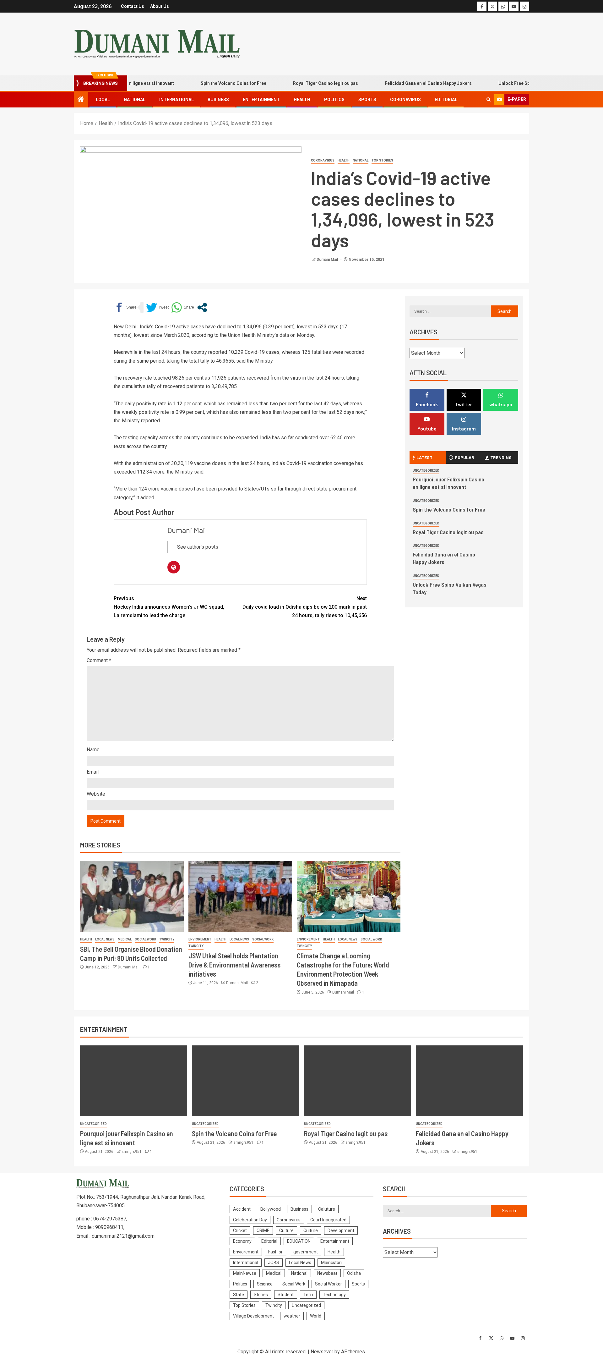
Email (93, 772)
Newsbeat (327, 1273)
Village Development (253, 1315)
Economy (242, 1241)
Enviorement (199, 939)
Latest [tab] (424, 457)
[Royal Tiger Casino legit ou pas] (357, 1080)
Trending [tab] (501, 457)
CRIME (263, 1230)
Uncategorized (426, 470)
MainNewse (244, 1273)
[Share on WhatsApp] (182, 307)
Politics (334, 99)
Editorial (446, 99)
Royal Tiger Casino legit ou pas (302, 83)
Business (218, 99)
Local (103, 99)
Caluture (326, 1209)
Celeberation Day (250, 1219)
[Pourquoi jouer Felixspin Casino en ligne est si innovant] (133, 1080)
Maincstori (331, 1262)
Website (96, 794)
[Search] (488, 100)
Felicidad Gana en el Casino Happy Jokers (405, 83)
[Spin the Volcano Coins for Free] (245, 1080)
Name (93, 750)
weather (292, 1315)
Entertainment (261, 99)
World (315, 1315)
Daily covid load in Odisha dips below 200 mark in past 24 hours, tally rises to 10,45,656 (304, 606)
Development (341, 1230)
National (134, 99)
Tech (308, 1294)
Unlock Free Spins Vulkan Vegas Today (516, 83)
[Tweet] (157, 307)
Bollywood (270, 1209)
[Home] (81, 100)
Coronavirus (405, 99)
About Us (159, 6)
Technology (334, 1294)
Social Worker (328, 1283)
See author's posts (197, 547)
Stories (261, 1294)
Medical (125, 939)
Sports (367, 99)
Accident (242, 1209)
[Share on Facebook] (125, 307)
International (176, 99)
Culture (286, 1230)
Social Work (145, 939)
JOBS (273, 1262)
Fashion (276, 1251)
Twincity (166, 939)
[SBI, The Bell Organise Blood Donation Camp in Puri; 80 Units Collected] (132, 896)
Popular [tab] (464, 457)
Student (286, 1294)
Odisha (354, 1273)
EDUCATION (299, 1241)
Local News (105, 939)
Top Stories (382, 160)
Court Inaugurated (328, 1219)
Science (265, 1283)
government (305, 1251)
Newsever (322, 1352)
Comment (99, 660)
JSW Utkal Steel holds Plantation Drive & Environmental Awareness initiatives (234, 964)
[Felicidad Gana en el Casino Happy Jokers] (469, 1080)
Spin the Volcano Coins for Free (210, 83)
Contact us (132, 6)
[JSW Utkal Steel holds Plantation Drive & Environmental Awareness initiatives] (240, 896)
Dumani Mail (328, 259)
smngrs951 (132, 1151)
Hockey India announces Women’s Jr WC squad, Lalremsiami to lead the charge (169, 606)
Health (302, 99)
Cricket (240, 1230)
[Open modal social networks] (202, 307)
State (238, 1294)
